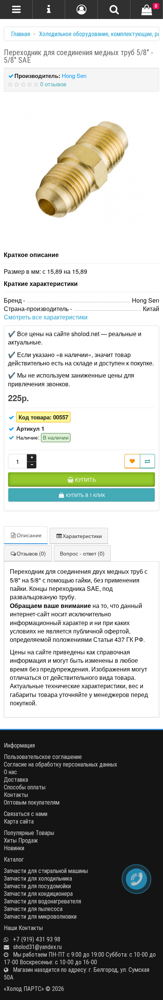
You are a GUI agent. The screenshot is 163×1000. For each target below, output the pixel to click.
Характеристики (82, 536)
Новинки (14, 848)
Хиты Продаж (21, 840)
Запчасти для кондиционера (38, 893)
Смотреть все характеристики (46, 317)
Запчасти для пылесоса (33, 909)
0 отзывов (53, 84)
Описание (29, 535)
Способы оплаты (24, 787)
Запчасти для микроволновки (40, 916)
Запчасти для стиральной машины (46, 871)
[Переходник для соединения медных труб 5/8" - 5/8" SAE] (81, 167)
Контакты (16, 794)
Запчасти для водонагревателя (42, 901)
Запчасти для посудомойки (37, 886)
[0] (146, 10)
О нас (10, 772)
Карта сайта (19, 821)
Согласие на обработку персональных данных (60, 764)
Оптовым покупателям (32, 802)
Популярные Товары (29, 833)
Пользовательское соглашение (43, 756)
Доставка (16, 779)
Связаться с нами (25, 813)
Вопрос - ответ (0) (82, 553)
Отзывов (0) (31, 553)
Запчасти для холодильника (38, 878)
